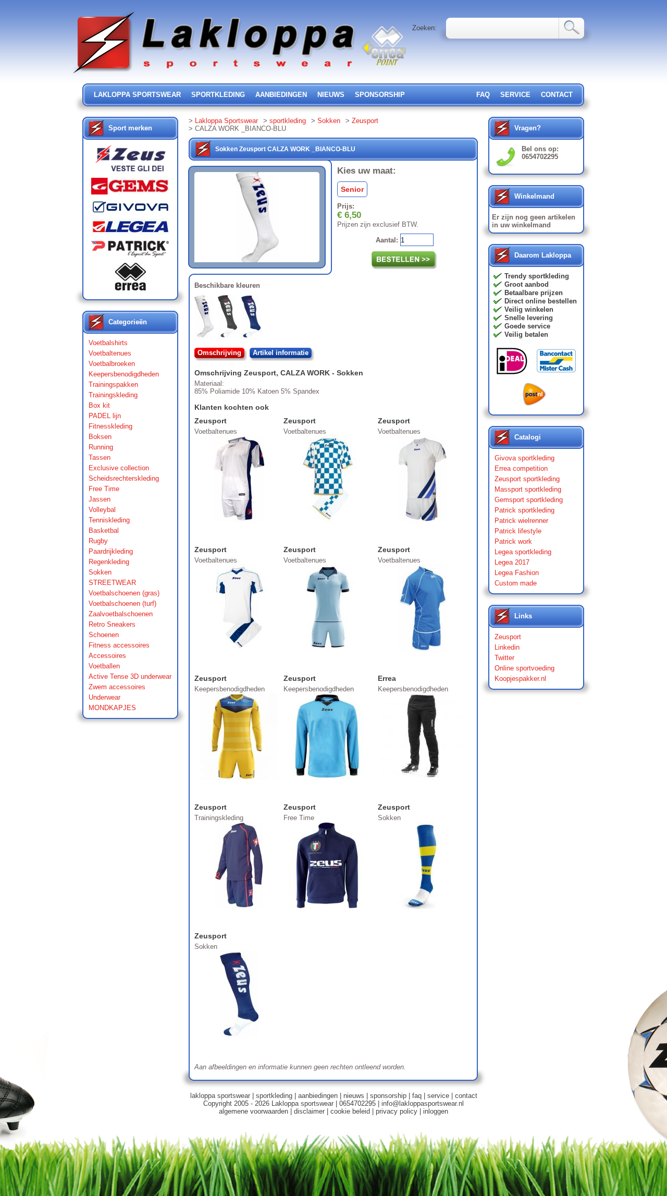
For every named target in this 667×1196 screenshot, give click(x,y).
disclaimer (309, 1111)
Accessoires (107, 656)
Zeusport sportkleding (527, 479)
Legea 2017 (512, 562)
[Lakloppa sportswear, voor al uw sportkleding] (214, 74)
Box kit (99, 405)
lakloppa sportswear (137, 95)
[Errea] (130, 279)
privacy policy (396, 1111)
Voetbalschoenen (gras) (124, 593)
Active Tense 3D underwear (130, 676)
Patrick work (513, 541)
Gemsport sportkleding (529, 500)
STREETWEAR (112, 583)
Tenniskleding (109, 520)
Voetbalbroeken (112, 364)
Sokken (100, 572)
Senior (352, 189)
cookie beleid (350, 1111)
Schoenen (104, 635)
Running (101, 447)
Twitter (504, 658)
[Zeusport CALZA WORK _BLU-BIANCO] (253, 319)
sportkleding (218, 95)
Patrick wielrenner (521, 520)
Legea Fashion (517, 573)
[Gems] (130, 189)
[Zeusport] (130, 161)
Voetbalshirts (108, 343)
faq (417, 1096)
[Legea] (130, 229)
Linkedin (507, 647)
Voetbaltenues (110, 353)
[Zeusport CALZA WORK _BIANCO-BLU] (206, 319)
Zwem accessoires (117, 687)
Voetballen (104, 666)
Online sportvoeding (524, 668)
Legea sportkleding (523, 552)
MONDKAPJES (112, 708)
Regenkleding (109, 562)
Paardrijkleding (111, 551)
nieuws (330, 95)
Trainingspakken (113, 384)
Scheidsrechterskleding (124, 478)
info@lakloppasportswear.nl (422, 1103)
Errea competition (521, 468)
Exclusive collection (119, 468)
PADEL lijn (105, 416)
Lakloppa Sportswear (226, 121)
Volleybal (102, 510)
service (515, 95)
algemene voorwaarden (253, 1111)
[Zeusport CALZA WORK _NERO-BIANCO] (229, 319)
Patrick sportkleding (524, 510)
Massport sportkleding (528, 489)
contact (557, 95)
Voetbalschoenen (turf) (122, 603)
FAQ (483, 95)
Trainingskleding (113, 395)
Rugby (98, 541)
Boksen (100, 437)
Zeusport (365, 121)
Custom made (516, 583)
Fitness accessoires (119, 645)
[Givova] (130, 209)
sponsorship (380, 95)
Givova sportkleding (524, 458)
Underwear (104, 697)
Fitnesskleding (110, 426)
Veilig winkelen (528, 309)
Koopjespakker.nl (520, 678)
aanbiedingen (281, 95)
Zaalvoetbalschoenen (121, 614)
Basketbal (104, 530)
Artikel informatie (280, 353)
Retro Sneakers (112, 624)
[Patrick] (130, 251)
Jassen (99, 499)
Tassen (99, 457)
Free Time (104, 489)
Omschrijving (219, 353)
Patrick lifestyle (518, 531)
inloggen (435, 1111)
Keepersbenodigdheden (124, 374)
